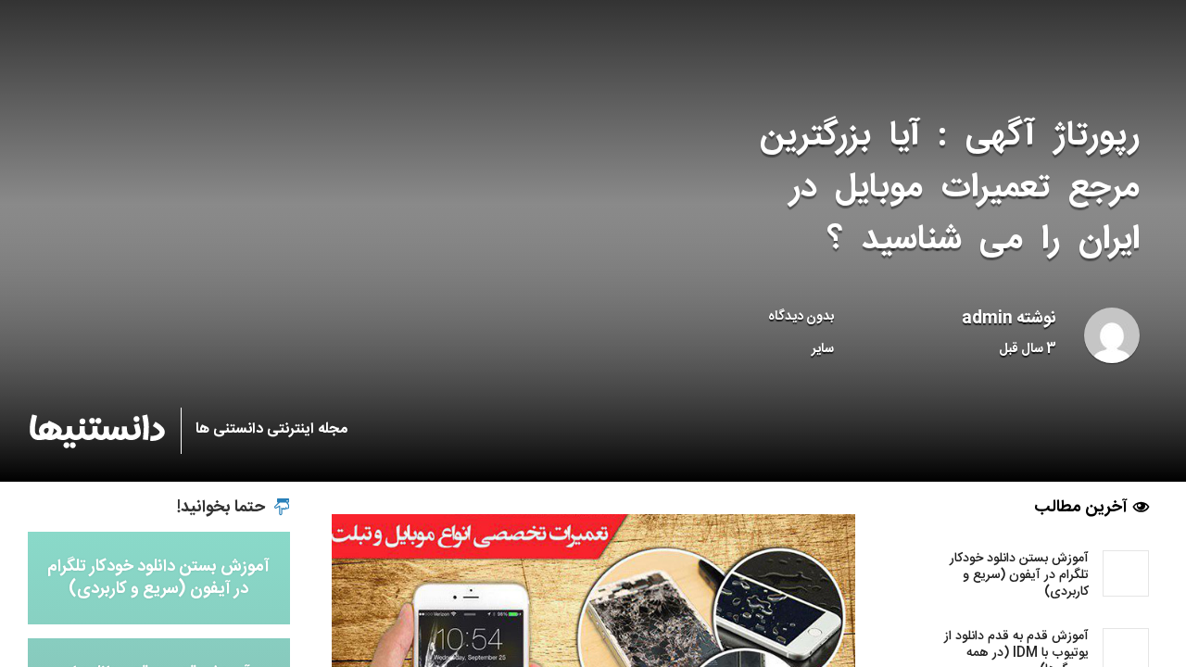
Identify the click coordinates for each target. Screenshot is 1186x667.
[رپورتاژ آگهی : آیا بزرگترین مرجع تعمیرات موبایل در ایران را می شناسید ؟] (593, 646)
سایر (823, 349)
